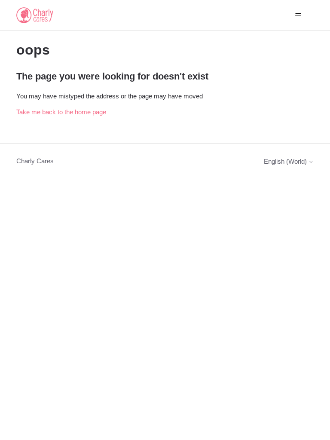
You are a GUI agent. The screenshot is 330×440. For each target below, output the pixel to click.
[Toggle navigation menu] (298, 15)
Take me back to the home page (61, 112)
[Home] (34, 15)
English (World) (286, 161)
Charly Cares (35, 161)
